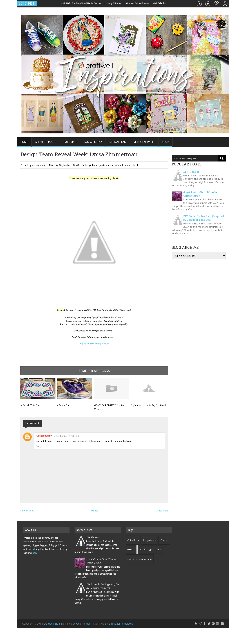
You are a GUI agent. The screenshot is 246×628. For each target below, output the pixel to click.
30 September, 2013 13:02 (66, 436)
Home (24, 142)
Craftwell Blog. (52, 623)
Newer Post (26, 510)
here (35, 552)
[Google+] (200, 623)
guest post (155, 549)
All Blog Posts (45, 142)
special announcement (110, 165)
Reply (39, 446)
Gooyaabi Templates (121, 623)
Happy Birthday (104, 3)
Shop (165, 142)
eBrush (131, 549)
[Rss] (196, 623)
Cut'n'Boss (133, 540)
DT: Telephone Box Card (156, 3)
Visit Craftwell (144, 142)
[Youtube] (218, 623)
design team (91, 165)
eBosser (164, 540)
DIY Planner (191, 171)
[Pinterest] (213, 623)
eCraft (142, 549)
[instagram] (222, 623)
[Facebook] (205, 623)
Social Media (93, 142)
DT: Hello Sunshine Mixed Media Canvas (72, 3)
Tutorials (70, 142)
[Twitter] (209, 623)
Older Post (162, 510)
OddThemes (83, 623)
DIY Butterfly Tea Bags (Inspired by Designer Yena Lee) (203, 218)
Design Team (117, 142)
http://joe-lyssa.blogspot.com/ (94, 343)
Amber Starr (44, 436)
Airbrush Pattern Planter (128, 3)
